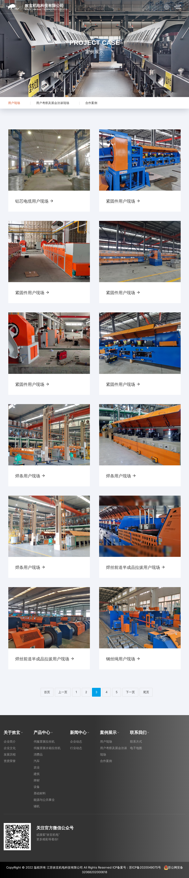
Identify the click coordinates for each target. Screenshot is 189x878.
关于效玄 (12, 732)
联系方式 (136, 741)
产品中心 (42, 732)
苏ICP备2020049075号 (145, 867)
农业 (37, 767)
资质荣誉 (10, 761)
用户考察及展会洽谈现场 (52, 103)
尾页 (146, 692)
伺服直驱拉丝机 (44, 741)
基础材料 (40, 793)
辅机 (37, 806)
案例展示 (108, 732)
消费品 (38, 754)
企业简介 (10, 741)
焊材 (37, 780)
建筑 (37, 774)
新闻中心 (78, 732)
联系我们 (138, 732)
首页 (47, 692)
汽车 (37, 761)
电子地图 (136, 748)
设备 (37, 787)
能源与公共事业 (44, 800)
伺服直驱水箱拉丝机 (47, 748)
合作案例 (91, 103)
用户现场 (14, 103)
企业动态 (76, 741)
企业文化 (10, 748)
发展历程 (10, 754)
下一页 (130, 692)
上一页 (62, 692)
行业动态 (76, 748)
